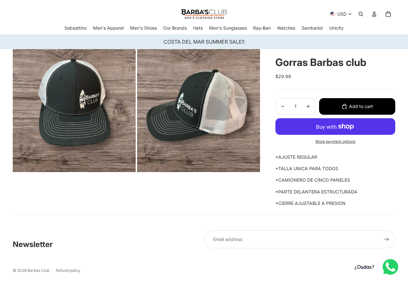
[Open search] (361, 14)
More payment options (335, 141)
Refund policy (68, 270)
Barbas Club (38, 270)
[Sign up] (386, 239)
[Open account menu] (374, 14)
